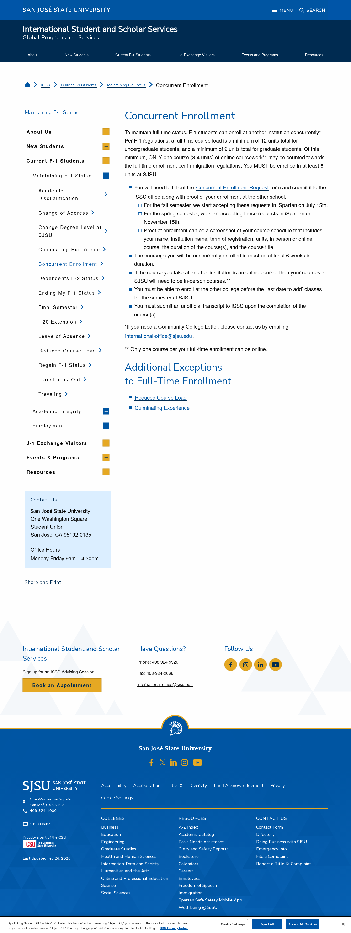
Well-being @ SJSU (198, 907)
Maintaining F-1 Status (126, 85)
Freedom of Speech (198, 885)
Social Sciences (115, 893)
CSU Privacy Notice (174, 928)
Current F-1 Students (78, 85)
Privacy (277, 786)
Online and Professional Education (134, 878)
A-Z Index (188, 827)
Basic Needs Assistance (201, 842)
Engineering (113, 842)
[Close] (343, 924)
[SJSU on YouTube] (197, 762)
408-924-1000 (43, 810)
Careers (186, 871)
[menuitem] (33, 55)
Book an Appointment (62, 685)
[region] (175, 924)
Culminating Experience (162, 407)
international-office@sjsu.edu (158, 335)
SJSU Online (40, 824)
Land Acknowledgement (239, 786)
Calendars (188, 864)
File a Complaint (272, 856)
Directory (265, 834)
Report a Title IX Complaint (283, 864)
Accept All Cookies (302, 924)
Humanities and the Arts (125, 871)
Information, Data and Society (130, 864)
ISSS (45, 85)
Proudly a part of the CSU (44, 837)
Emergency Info (271, 849)
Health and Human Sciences (128, 856)
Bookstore (189, 856)
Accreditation (146, 786)
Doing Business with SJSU (281, 842)
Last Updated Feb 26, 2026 (47, 858)
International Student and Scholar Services (100, 29)
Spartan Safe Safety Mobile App (210, 900)
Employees (189, 878)
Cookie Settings (117, 798)
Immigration (190, 893)
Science (108, 885)
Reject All (267, 924)
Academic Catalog (196, 834)
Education (111, 834)
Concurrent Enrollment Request (232, 187)
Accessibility (114, 786)
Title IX (174, 786)
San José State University (67, 10)
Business (109, 827)
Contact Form (269, 827)
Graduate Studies (118, 849)
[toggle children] (106, 132)
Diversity (198, 786)
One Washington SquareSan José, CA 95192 (50, 802)
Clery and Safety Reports (204, 849)
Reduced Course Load (160, 397)
